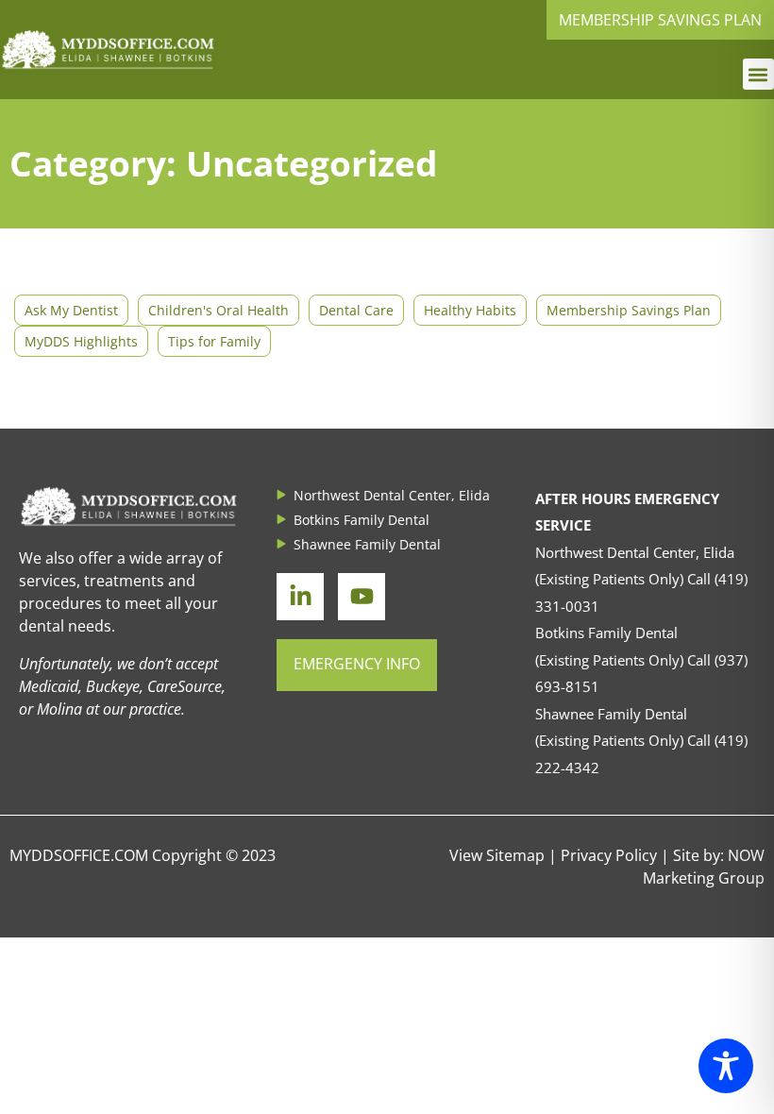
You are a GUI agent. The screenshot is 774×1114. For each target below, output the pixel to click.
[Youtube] (361, 596)
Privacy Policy (609, 855)
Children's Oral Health (218, 310)
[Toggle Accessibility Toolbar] (726, 1066)
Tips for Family (214, 341)
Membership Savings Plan (629, 310)
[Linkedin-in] (300, 596)
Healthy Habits (470, 310)
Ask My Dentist (71, 310)
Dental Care (356, 310)
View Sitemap (497, 855)
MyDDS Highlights (81, 341)
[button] (758, 74)
